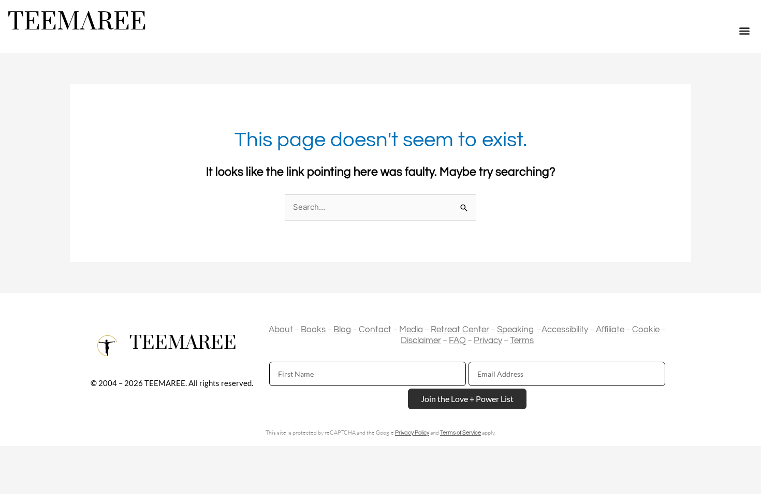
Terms (522, 340)
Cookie (646, 329)
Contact (375, 329)
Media (411, 329)
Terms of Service (460, 433)
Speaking (515, 329)
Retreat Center (460, 329)
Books (313, 329)
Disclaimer (421, 340)
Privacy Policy (412, 433)
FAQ (457, 340)
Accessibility (565, 329)
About (281, 329)
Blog (342, 329)
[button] (744, 30)
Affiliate (610, 329)
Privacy (488, 340)
